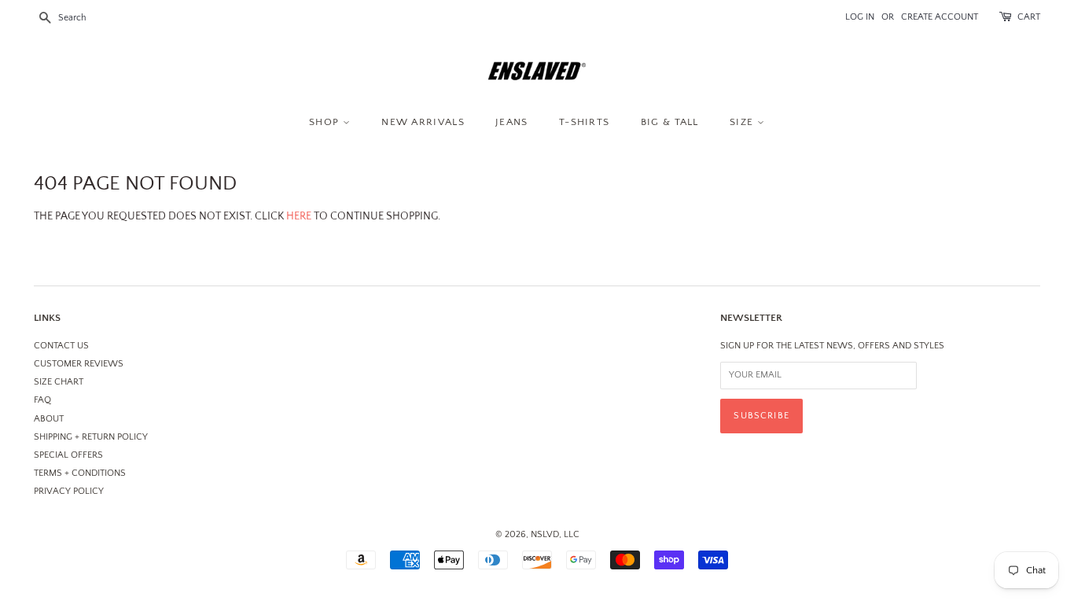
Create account (939, 17)
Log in (859, 17)
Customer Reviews (78, 364)
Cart (1028, 17)
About (49, 419)
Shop (326, 121)
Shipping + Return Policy (91, 437)
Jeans (511, 121)
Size (743, 121)
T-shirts (584, 121)
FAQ (42, 400)
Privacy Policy (69, 491)
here (298, 216)
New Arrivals (423, 121)
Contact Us (61, 346)
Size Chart (58, 382)
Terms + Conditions (80, 473)
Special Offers (68, 455)
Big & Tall (670, 121)
